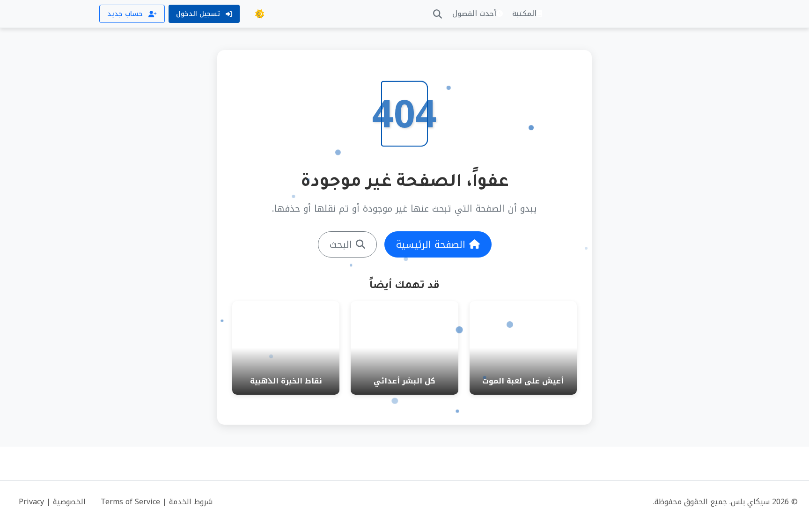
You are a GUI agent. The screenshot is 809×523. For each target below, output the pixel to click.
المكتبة (524, 13)
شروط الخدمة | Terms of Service (157, 501)
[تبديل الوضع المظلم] (259, 14)
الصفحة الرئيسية (430, 244)
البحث (341, 244)
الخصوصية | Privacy (52, 501)
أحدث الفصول (474, 13)
